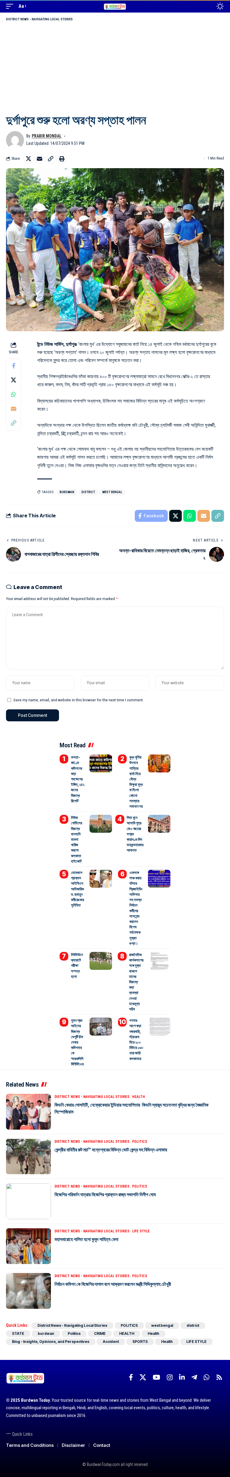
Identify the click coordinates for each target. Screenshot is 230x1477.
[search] (206, 6)
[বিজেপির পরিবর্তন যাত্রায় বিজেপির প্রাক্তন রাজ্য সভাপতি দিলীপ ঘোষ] (28, 1201)
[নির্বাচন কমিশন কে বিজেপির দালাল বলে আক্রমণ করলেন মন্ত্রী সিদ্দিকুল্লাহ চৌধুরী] (28, 1291)
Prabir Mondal (46, 136)
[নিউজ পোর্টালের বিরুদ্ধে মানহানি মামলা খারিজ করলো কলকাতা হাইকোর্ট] (101, 824)
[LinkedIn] (182, 1377)
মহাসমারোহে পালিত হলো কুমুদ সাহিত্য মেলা (86, 1239)
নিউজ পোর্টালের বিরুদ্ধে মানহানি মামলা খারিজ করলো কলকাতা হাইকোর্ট (76, 839)
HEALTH (138, 1097)
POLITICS (139, 1141)
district (88, 492)
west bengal (112, 492)
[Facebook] (130, 1377)
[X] (143, 1377)
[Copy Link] (51, 159)
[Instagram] (169, 1377)
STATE (18, 1333)
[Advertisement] (115, 67)
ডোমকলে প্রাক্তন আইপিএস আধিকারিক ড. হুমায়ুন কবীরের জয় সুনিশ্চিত (77, 888)
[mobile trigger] (11, 6)
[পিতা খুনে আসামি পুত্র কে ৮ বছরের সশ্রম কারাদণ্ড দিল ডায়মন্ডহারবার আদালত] (159, 824)
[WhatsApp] (206, 1377)
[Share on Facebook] (13, 365)
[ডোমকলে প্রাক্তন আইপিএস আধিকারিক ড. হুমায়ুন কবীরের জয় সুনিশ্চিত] (101, 879)
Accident (111, 1341)
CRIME (100, 1333)
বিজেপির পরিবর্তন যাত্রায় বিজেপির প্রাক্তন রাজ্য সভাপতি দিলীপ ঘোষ (105, 1194)
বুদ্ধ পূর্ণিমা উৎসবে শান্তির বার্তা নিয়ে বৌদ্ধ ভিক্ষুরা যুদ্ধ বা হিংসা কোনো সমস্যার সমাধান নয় (136, 782)
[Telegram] (194, 1377)
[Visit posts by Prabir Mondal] (15, 140)
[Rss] (219, 1377)
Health (153, 1333)
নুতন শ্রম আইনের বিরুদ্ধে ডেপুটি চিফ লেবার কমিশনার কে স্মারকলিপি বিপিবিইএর (77, 1042)
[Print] (62, 159)
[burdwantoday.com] (115, 6)
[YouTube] (156, 1377)
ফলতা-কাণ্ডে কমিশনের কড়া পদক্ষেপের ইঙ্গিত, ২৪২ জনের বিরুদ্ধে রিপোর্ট (77, 779)
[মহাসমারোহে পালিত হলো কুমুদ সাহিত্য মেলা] (28, 1246)
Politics (74, 1333)
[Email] (39, 159)
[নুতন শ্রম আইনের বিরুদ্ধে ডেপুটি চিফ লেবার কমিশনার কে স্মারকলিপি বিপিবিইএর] (101, 1027)
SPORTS (140, 1341)
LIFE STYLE (141, 1231)
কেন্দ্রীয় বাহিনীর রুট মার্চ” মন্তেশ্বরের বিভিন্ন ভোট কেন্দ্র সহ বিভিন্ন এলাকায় (111, 1150)
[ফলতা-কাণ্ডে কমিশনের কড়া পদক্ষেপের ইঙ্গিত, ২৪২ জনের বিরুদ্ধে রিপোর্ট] (101, 763)
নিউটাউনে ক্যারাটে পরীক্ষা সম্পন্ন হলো (77, 965)
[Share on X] (28, 159)
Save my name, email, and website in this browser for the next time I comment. (78, 699)
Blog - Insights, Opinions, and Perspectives (50, 1341)
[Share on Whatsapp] (13, 394)
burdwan (67, 492)
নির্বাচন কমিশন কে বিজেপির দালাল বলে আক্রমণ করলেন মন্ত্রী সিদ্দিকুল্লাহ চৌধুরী (113, 1284)
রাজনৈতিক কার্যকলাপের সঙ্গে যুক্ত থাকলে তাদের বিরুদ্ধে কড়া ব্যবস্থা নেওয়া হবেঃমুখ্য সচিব (136, 981)
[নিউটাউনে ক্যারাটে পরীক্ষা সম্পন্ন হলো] (101, 961)
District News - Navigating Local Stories (39, 19)
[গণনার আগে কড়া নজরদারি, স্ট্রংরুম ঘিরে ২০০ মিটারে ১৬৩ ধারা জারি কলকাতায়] (159, 1027)
